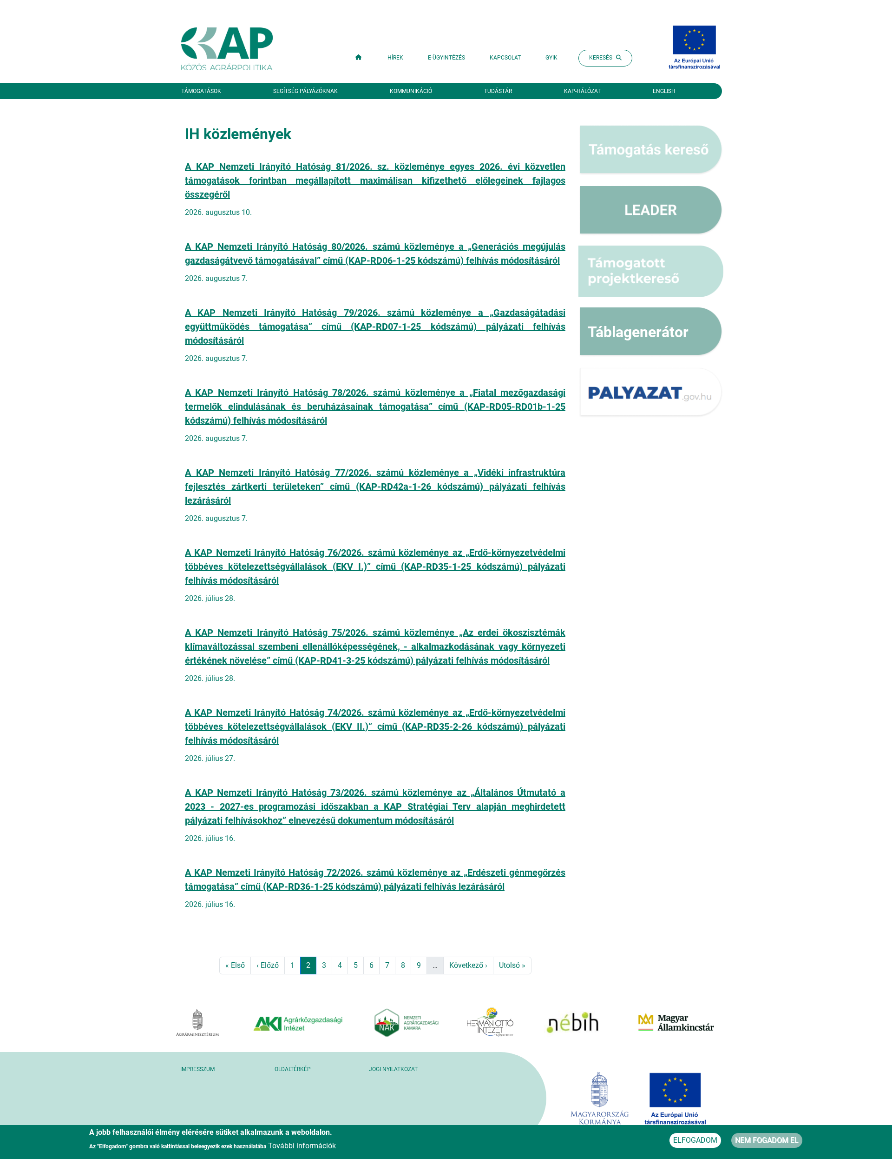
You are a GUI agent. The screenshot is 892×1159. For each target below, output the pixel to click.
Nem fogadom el (767, 1140)
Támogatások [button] (201, 91)
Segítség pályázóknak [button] (305, 91)
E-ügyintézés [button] (446, 57)
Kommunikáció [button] (411, 91)
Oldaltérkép (293, 1069)
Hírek (395, 57)
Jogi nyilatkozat (393, 1069)
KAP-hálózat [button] (582, 91)
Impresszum (197, 1069)
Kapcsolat (505, 57)
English (664, 91)
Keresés (600, 57)
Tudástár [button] (498, 91)
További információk (302, 1145)
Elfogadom (695, 1140)
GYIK (551, 57)
